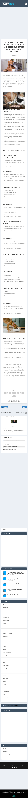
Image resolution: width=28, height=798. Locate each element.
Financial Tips (6, 636)
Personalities (6, 668)
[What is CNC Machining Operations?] (4, 590)
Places (4, 675)
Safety (4, 681)
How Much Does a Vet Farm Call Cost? (12, 443)
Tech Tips (5, 684)
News (4, 662)
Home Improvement (7, 652)
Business (5, 614)
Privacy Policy (8, 765)
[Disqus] (14, 474)
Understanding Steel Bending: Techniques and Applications (13, 584)
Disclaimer (14, 765)
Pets (4, 671)
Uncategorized (6, 697)
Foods (4, 639)
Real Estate (5, 678)
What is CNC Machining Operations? (15, 589)
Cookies (19, 765)
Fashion (4, 630)
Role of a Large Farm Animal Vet (10, 449)
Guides (4, 646)
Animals (21, 53)
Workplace (5, 700)
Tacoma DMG (11, 763)
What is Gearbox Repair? (12, 594)
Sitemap (23, 765)
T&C (4, 765)
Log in (4, 748)
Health (4, 649)
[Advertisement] (14, 22)
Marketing (5, 659)
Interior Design (6, 655)
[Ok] (26, 793)
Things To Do (6, 688)
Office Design (6, 665)
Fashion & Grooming (7, 633)
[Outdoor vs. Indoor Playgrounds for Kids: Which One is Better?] (4, 578)
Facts (13, 574)
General (4, 642)
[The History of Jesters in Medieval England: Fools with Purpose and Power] (4, 573)
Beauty (4, 610)
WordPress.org (6, 757)
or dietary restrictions (19, 344)
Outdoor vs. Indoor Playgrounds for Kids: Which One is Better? (16, 578)
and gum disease (10, 137)
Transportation (6, 691)
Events (4, 623)
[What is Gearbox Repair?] (4, 595)
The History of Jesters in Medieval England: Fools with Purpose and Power (16, 573)
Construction (6, 617)
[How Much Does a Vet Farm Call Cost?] (14, 440)
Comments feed (6, 754)
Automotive (5, 607)
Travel (4, 694)
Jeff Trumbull (10, 53)
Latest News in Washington (14, 705)
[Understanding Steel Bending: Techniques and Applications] (4, 584)
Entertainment (6, 620)
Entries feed (5, 751)
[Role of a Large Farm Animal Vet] (14, 446)
